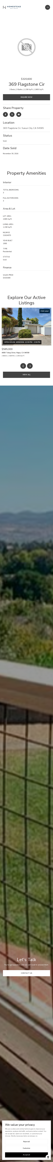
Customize (26, 1148)
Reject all (26, 1142)
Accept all (26, 1155)
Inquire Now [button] (26, 97)
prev (23, 366)
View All (27, 374)
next (30, 366)
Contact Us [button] (26, 973)
